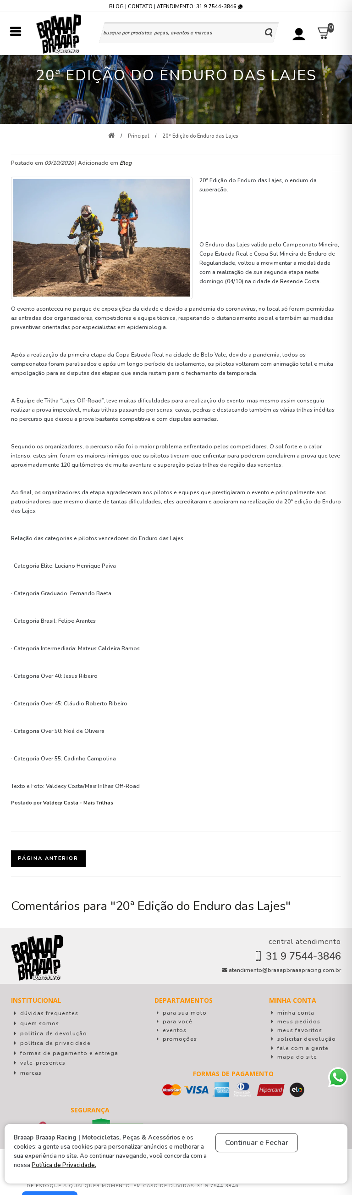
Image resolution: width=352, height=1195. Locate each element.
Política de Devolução (52, 1033)
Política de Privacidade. (64, 1165)
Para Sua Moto (184, 1012)
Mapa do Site (296, 1057)
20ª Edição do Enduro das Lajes (200, 136)
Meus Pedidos (297, 1021)
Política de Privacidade (54, 1043)
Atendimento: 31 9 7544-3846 (197, 6)
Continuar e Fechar (256, 1143)
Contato (140, 6)
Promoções (179, 1039)
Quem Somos (38, 1023)
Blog (116, 6)
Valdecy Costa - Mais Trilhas (78, 802)
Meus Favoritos (298, 1030)
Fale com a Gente (302, 1048)
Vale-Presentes (42, 1063)
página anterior (48, 858)
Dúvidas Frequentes (48, 1013)
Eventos (174, 1030)
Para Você (176, 1021)
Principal (138, 136)
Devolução (306, 1039)
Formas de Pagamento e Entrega (68, 1053)
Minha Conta (294, 1012)
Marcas (30, 1073)
